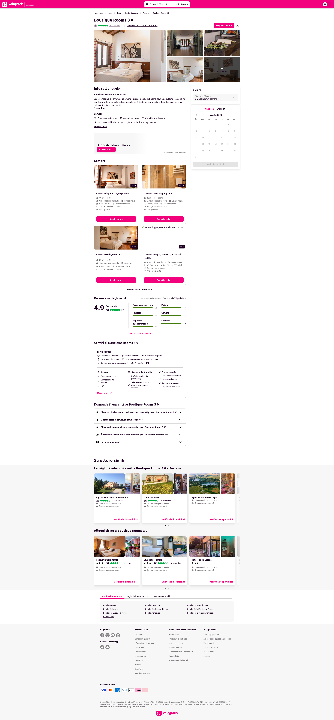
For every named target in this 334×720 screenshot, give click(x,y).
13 (216, 137)
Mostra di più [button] (103, 393)
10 (196, 137)
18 (203, 144)
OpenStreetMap (180, 153)
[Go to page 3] (168, 525)
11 (203, 137)
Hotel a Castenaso (110, 609)
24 (196, 150)
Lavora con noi (140, 656)
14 (222, 137)
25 (203, 150)
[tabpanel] (167, 611)
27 (216, 150)
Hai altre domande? (111, 442)
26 (209, 150)
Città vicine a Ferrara (112, 596)
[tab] (112, 596)
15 (228, 137)
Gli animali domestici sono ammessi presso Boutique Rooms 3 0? (133, 427)
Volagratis (99, 13)
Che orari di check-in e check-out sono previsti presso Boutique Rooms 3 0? (139, 412)
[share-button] (237, 25)
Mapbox (169, 153)
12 (209, 137)
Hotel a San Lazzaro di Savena (115, 613)
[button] (130, 56)
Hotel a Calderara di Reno (197, 605)
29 (228, 150)
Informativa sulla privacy (144, 643)
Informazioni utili (176, 647)
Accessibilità (174, 656)
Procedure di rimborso (178, 639)
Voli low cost (209, 643)
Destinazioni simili (161, 596)
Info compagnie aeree (178, 643)
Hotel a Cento (108, 617)
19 (209, 144)
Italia (119, 13)
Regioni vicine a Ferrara (137, 596)
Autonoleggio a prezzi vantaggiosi (217, 639)
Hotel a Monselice (152, 613)
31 (196, 157)
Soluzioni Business (142, 673)
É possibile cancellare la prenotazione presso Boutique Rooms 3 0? (135, 434)
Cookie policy (140, 647)
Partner (138, 665)
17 (196, 144)
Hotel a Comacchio (152, 605)
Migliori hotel (209, 652)
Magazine (207, 656)
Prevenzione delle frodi (178, 660)
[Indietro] (196, 115)
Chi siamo (138, 635)
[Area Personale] (326, 4)
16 (235, 137)
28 (222, 150)
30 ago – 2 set (164, 4)
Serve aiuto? (174, 635)
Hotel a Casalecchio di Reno (156, 609)
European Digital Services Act (181, 652)
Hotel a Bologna (109, 605)
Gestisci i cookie (141, 652)
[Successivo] (235, 115)
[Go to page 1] (165, 525)
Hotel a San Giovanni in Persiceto (200, 613)
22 (228, 144)
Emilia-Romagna (131, 13)
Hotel (110, 13)
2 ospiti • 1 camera (181, 4)
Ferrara (153, 4)
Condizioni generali (142, 639)
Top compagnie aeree (212, 635)
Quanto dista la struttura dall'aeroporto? (122, 420)
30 (235, 150)
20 (216, 144)
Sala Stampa (139, 669)
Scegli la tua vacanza (212, 647)
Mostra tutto (100, 126)
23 (235, 144)
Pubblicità (139, 660)
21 (222, 144)
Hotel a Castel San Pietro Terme (200, 609)
